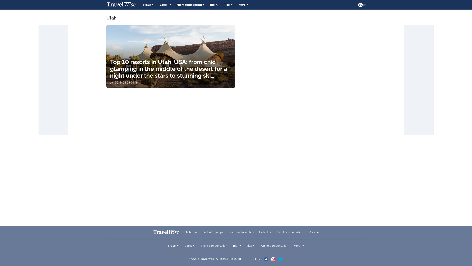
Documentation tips (241, 232)
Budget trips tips (212, 232)
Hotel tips (265, 232)
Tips (227, 4)
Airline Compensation (274, 245)
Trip (212, 4)
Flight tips (191, 232)
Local (163, 4)
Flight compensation (190, 4)
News (147, 4)
